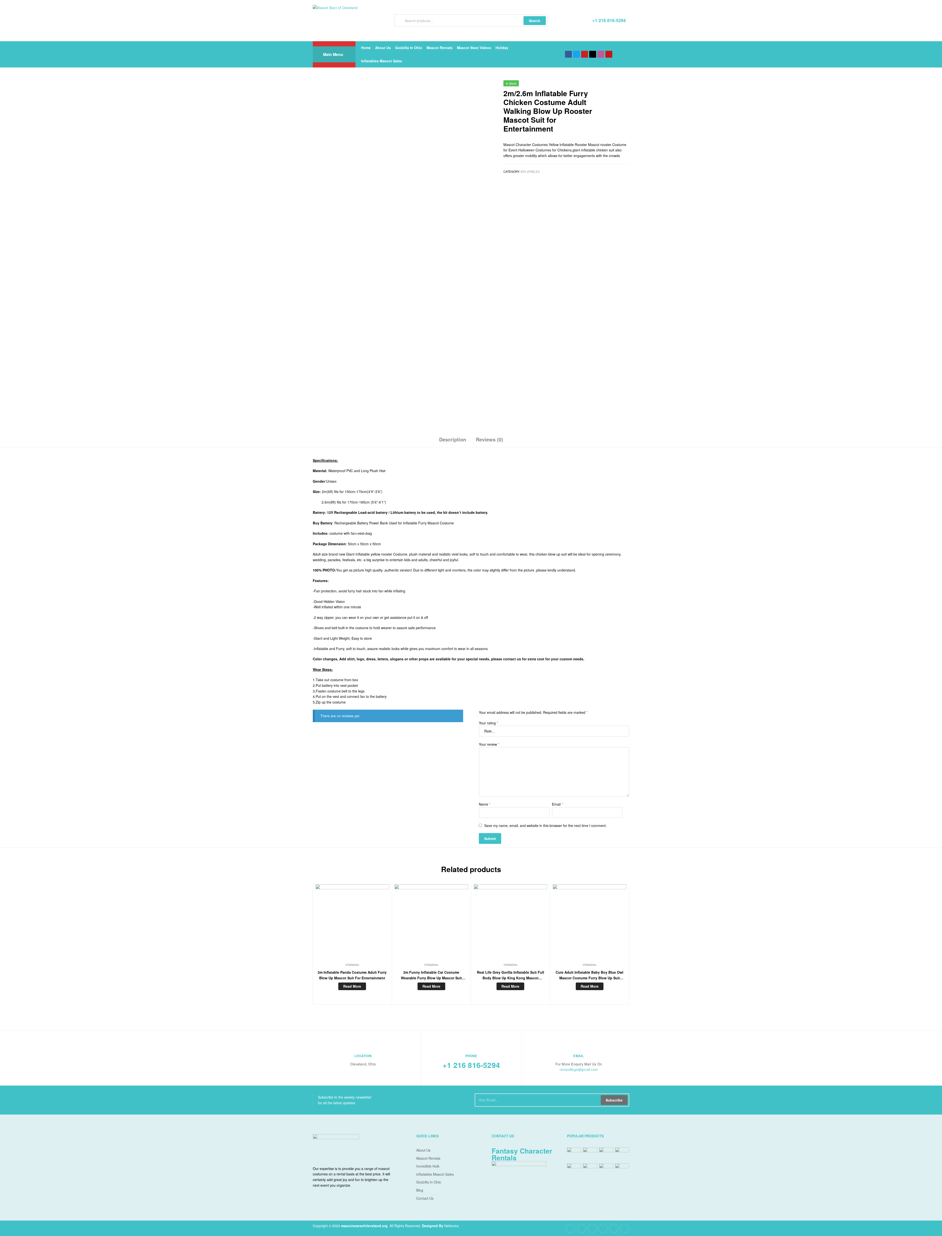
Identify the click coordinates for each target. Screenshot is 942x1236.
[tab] (452, 441)
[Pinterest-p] (608, 54)
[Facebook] (568, 54)
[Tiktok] (592, 54)
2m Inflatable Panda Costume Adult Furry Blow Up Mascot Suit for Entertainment (352, 975)
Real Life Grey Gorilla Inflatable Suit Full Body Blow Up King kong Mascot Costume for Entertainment (510, 975)
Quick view (352, 925)
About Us (383, 47)
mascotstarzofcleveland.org (364, 1225)
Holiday (502, 47)
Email (557, 804)
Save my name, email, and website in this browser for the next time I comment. (545, 825)
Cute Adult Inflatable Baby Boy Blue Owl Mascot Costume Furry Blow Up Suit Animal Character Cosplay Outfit (589, 975)
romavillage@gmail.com (579, 1069)
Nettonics (451, 1225)
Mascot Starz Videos (474, 47)
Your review (489, 744)
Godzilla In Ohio (408, 47)
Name (484, 804)
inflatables (530, 171)
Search (534, 20)
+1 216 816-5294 (471, 1065)
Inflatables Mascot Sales (381, 60)
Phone (471, 1055)
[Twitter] (576, 54)
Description (452, 439)
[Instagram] (613, 1228)
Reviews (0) (489, 439)
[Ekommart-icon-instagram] (600, 54)
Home (366, 47)
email (578, 1055)
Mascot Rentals (440, 47)
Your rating (488, 722)
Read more (352, 986)
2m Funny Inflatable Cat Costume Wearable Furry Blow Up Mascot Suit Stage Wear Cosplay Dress (431, 975)
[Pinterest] (603, 1228)
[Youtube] (584, 54)
